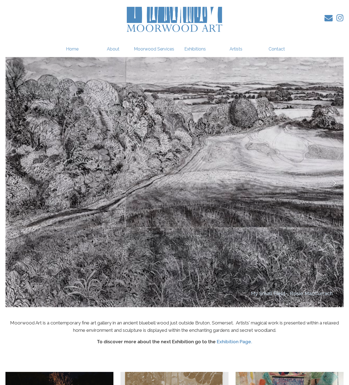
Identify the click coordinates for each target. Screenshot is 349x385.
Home (72, 49)
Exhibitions (195, 49)
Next (335, 183)
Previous (13, 183)
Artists (236, 49)
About (113, 49)
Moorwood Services (154, 49)
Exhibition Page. (234, 341)
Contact (277, 49)
